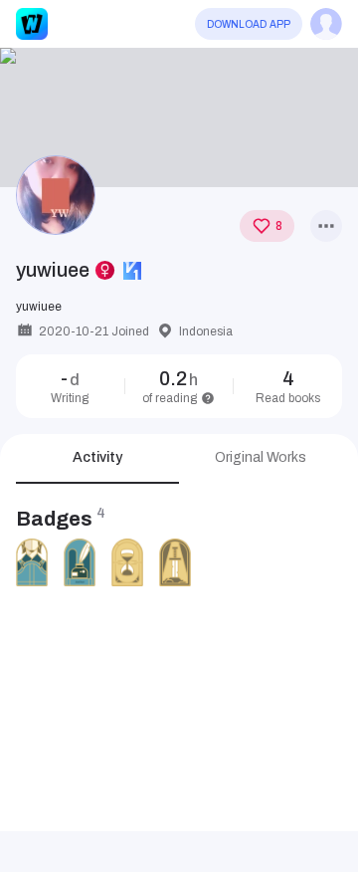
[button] (179, 117)
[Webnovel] (32, 24)
